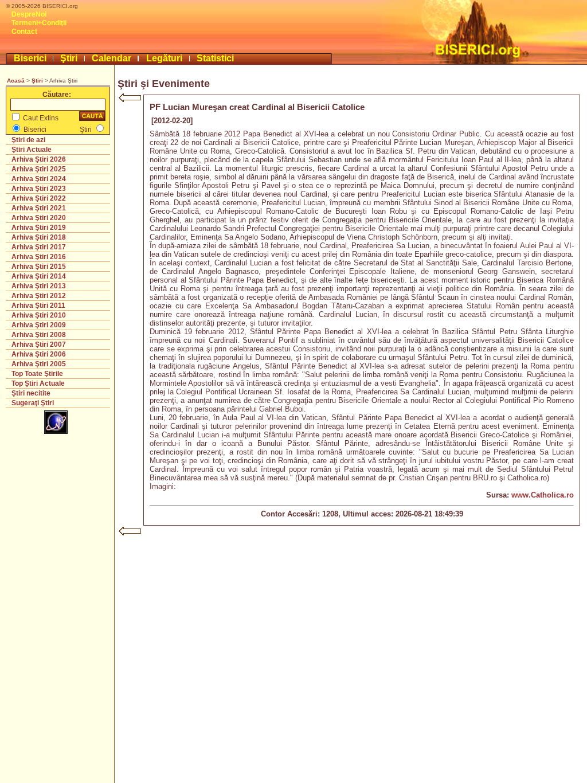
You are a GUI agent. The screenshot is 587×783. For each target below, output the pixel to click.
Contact (24, 32)
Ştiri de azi (28, 139)
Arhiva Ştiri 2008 (38, 334)
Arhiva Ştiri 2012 (38, 295)
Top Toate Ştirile (37, 373)
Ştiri (68, 58)
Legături (164, 58)
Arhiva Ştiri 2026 (38, 159)
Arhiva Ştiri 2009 (38, 325)
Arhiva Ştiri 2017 (38, 247)
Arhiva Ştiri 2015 (38, 266)
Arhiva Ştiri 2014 (38, 276)
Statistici (215, 58)
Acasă (16, 80)
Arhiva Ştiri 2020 (38, 217)
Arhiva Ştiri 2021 (38, 208)
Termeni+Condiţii (38, 23)
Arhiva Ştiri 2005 (38, 364)
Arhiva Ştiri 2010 (38, 315)
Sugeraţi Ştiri (32, 403)
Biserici (30, 58)
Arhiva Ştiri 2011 (38, 305)
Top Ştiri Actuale (38, 383)
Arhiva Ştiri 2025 (38, 169)
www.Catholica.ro (542, 495)
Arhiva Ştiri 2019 (38, 227)
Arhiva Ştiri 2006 (38, 354)
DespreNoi (28, 14)
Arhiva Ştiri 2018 (38, 237)
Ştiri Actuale (31, 149)
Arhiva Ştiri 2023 (38, 188)
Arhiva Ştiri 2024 (38, 178)
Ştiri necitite (30, 393)
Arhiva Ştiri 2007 (38, 344)
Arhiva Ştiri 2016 (38, 256)
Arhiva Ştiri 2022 (38, 198)
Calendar (111, 58)
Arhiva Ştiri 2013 (38, 286)
